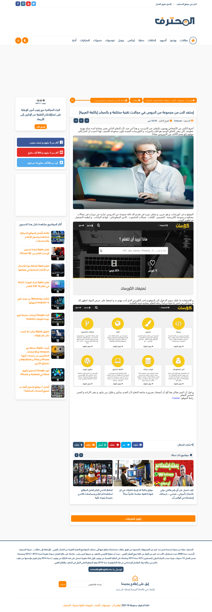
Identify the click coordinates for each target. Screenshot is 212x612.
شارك (135, 444)
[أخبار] (70, 3)
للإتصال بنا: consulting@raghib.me (106, 569)
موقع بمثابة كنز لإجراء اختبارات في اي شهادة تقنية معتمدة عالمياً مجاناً (136, 491)
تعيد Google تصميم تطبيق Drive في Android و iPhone (34, 372)
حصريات (97, 40)
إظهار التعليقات (133, 518)
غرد (124, 444)
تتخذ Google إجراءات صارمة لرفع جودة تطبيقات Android (33, 316)
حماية (141, 40)
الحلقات (152, 40)
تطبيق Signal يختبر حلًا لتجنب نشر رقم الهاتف (34, 333)
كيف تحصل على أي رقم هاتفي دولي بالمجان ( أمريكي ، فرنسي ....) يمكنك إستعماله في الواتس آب (176, 493)
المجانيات (85, 40)
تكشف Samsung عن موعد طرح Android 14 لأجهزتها (33, 300)
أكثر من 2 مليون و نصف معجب (44, 142)
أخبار (74, 40)
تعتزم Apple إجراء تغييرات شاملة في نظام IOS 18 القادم (33, 284)
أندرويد (163, 40)
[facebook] (18, 3)
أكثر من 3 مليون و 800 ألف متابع (43, 152)
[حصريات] (60, 3)
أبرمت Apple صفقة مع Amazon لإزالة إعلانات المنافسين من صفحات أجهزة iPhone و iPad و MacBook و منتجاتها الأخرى (34, 355)
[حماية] (39, 3)
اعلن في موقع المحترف (187, 3)
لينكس (131, 40)
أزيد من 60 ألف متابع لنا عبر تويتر (42, 162)
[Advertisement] (106, 69)
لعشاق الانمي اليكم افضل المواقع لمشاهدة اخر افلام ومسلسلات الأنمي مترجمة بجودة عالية (95, 493)
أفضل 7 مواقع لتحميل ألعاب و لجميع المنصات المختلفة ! (34, 388)
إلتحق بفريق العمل (163, 3)
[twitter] (33, 3)
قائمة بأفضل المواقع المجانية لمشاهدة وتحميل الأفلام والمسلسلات (34, 236)
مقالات (184, 40)
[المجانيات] (65, 3)
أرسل (100, 444)
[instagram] (23, 3)
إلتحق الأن (40, 126)
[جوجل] (49, 3)
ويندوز (173, 40)
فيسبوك (110, 40)
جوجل (121, 40)
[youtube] (28, 3)
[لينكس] (44, 3)
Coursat (176, 398)
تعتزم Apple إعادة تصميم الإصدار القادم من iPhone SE (34, 251)
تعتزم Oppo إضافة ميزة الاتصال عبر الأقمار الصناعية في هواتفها (33, 267)
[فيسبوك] (54, 3)
